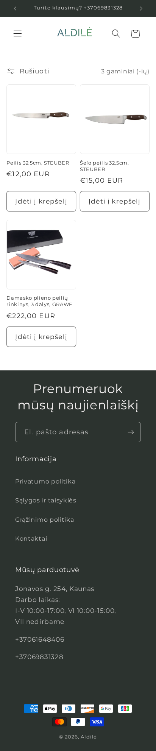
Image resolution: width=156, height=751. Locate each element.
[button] (17, 34)
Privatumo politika (45, 481)
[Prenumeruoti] (130, 432)
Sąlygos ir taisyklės (45, 500)
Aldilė (89, 737)
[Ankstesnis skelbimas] (14, 8)
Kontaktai (31, 538)
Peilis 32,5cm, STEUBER (37, 163)
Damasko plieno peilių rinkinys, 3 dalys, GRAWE (39, 301)
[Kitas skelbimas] (141, 8)
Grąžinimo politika (44, 519)
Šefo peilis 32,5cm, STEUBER (104, 166)
